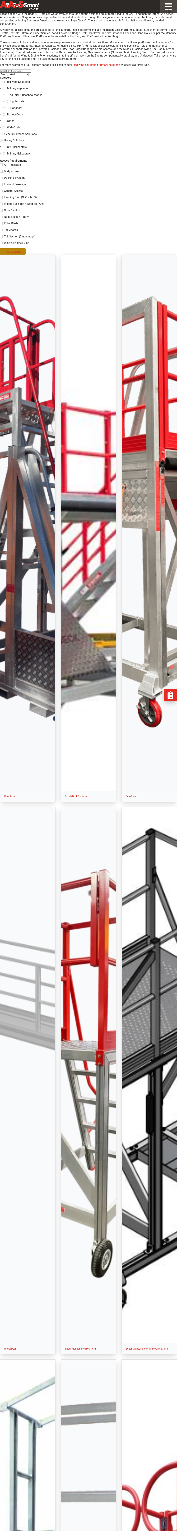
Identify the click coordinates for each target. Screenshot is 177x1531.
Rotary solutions (110, 65)
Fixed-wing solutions (83, 65)
